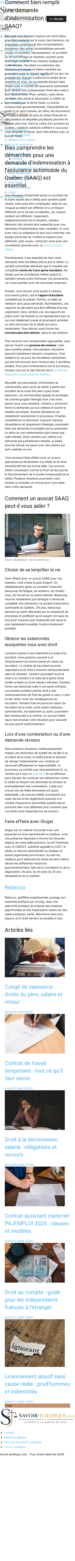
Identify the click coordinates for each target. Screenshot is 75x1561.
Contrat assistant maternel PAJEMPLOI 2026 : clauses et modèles (37, 1223)
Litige (12, 192)
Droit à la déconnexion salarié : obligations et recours (31, 1147)
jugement (39, 773)
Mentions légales (15, 1437)
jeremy (9, 1011)
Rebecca (15, 887)
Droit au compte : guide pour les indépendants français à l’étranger (32, 1300)
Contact (9, 1432)
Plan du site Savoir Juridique (22, 1442)
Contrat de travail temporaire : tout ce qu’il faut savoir (34, 1071)
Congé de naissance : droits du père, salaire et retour (34, 994)
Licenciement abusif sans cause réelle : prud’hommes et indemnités (37, 1384)
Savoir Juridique (14, 1447)
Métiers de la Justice (21, 139)
